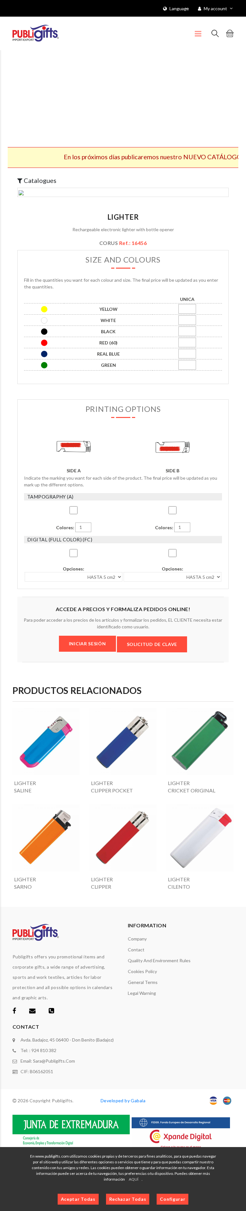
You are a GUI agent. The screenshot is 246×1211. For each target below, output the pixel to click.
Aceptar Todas (78, 1199)
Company (137, 938)
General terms (143, 982)
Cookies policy (142, 971)
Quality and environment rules (159, 960)
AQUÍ (133, 1179)
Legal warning (142, 993)
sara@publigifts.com (54, 1061)
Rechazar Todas (127, 1199)
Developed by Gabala (123, 1100)
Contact (136, 949)
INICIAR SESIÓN (87, 643)
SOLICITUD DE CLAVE (152, 644)
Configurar (172, 1199)
